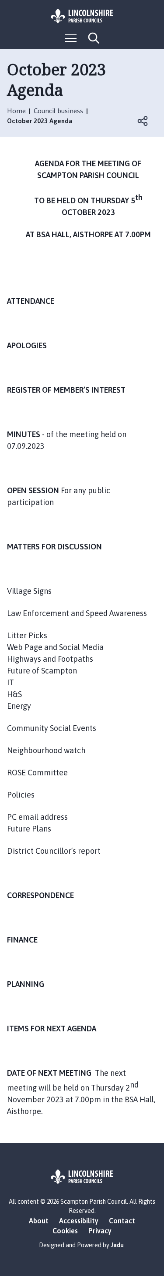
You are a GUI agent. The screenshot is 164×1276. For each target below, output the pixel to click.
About (39, 1221)
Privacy (100, 1231)
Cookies (65, 1231)
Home (16, 110)
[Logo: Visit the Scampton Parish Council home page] (82, 16)
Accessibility (78, 1221)
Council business (58, 110)
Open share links (143, 121)
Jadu (117, 1245)
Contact (122, 1221)
